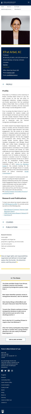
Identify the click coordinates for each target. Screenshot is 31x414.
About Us (9, 6)
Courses (9, 222)
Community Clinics (5, 380)
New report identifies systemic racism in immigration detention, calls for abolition (15, 295)
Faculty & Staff (4, 387)
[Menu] (28, 2)
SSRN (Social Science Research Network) (15, 213)
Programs (3, 375)
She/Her (5, 65)
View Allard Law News (15, 339)
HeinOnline (7, 215)
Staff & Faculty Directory (6, 9)
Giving (2, 392)
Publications (12, 227)
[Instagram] (12, 370)
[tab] (15, 84)
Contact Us (4, 402)
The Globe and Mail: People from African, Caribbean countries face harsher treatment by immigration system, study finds (15, 286)
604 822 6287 (11, 73)
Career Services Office (6, 382)
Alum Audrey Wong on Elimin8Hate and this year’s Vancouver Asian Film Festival (14, 303)
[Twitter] (6, 370)
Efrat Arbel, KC (18, 9)
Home (2, 6)
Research (3, 377)
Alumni (3, 390)
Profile (9, 84)
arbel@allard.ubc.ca (12, 75)
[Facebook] (3, 370)
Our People (16, 6)
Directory (3, 397)
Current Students (5, 385)
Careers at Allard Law (6, 400)
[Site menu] (28, 2)
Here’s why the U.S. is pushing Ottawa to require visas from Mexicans (14, 321)
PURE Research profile (10, 204)
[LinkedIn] (9, 370)
